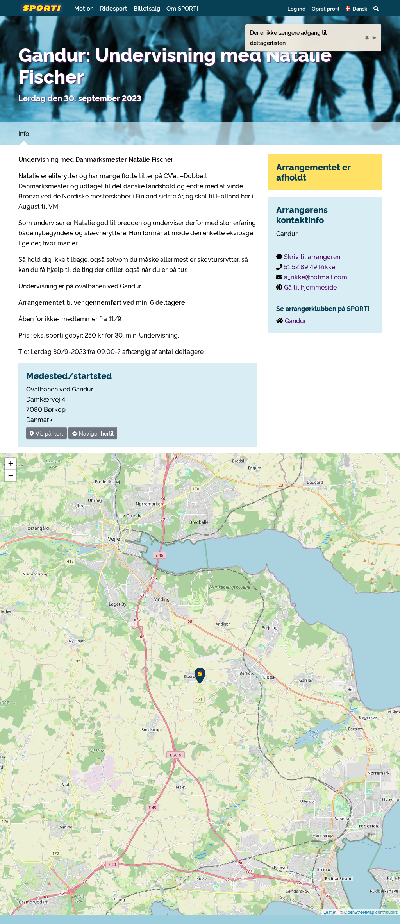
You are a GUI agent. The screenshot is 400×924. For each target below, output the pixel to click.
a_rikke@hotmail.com (315, 276)
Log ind (296, 8)
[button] (356, 8)
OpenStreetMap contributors (371, 912)
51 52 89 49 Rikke (309, 266)
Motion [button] (84, 8)
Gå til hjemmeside (310, 286)
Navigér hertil (95, 433)
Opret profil (325, 8)
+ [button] (10, 463)
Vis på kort (48, 433)
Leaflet (329, 912)
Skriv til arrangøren (312, 256)
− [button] (10, 475)
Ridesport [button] (113, 8)
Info (23, 133)
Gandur (295, 320)
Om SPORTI (182, 8)
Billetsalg (147, 8)
